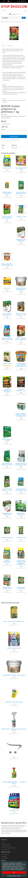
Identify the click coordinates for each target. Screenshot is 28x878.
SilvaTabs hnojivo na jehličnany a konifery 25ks (21, 465)
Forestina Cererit (7, 168)
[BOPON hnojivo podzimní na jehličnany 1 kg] (14, 33)
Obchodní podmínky (6, 846)
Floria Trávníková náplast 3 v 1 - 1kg (7, 489)
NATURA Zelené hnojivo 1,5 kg (7, 588)
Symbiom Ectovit (7, 363)
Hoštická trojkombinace (7, 561)
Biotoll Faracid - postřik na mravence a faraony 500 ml (14, 729)
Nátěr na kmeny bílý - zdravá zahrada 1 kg (7, 264)
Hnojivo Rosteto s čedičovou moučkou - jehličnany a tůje (21, 415)
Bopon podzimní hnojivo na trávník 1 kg (7, 218)
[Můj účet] (20, 1)
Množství (3, 129)
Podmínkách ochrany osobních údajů (13, 868)
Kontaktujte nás (5, 854)
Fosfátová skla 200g (7, 537)
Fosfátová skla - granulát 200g (21, 588)
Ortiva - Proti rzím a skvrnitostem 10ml (14, 621)
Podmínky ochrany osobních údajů (9, 848)
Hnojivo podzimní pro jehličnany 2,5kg (21, 489)
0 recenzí (11, 140)
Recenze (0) (9, 45)
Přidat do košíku (14, 136)
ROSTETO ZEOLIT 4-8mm (14, 648)
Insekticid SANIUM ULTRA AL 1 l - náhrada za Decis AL (14, 782)
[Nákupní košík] (23, 1)
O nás (3, 842)
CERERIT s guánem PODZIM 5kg (7, 192)
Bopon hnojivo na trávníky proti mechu (7, 464)
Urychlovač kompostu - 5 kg (21, 389)
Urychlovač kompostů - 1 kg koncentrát (7, 390)
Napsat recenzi (16, 140)
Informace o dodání (6, 844)
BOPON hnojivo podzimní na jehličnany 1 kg (13, 21)
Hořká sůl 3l (7, 288)
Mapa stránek (5, 858)
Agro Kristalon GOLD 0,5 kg (21, 168)
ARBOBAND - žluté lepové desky (14, 702)
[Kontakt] (17, 1)
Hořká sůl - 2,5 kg (21, 216)
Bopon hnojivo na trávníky (7, 439)
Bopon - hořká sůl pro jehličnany (7, 314)
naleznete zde (19, 869)
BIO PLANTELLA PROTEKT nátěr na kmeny (21, 289)
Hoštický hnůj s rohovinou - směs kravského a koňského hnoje (21, 562)
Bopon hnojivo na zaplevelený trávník (21, 192)
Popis (3, 45)
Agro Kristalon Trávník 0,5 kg (21, 513)
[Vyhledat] (25, 10)
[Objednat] (25, 1)
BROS (6, 114)
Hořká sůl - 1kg (21, 537)
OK (14, 872)
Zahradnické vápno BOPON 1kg (21, 240)
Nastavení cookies (6, 849)
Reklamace (4, 856)
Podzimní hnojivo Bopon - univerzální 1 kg (21, 339)
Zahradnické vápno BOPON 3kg (7, 513)
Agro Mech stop (14, 810)
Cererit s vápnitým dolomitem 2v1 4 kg (7, 338)
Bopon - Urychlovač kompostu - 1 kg (21, 314)
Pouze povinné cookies (14, 875)
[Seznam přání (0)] (21, 1)
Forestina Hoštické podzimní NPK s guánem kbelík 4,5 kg (21, 365)
